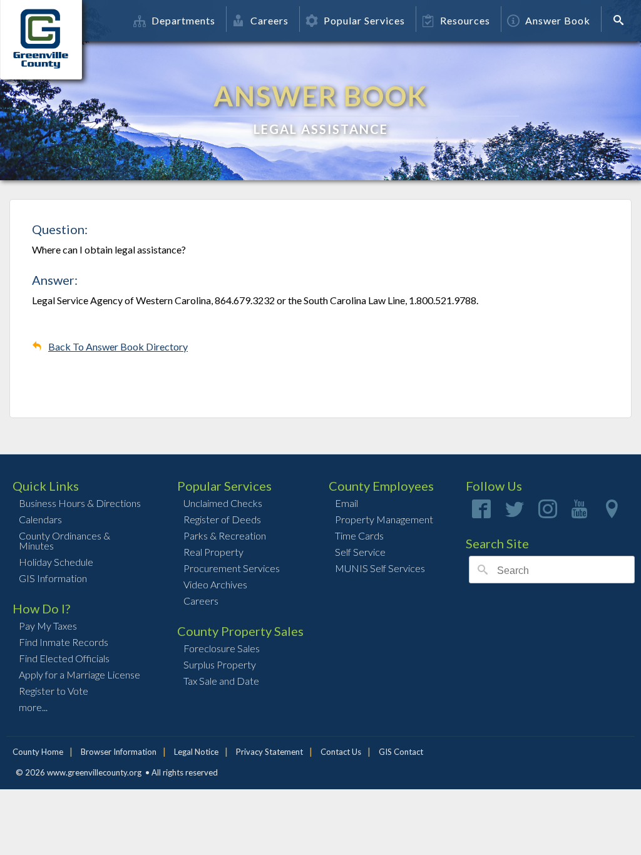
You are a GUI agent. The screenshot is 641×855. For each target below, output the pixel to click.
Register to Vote (53, 691)
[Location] (611, 513)
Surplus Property (219, 664)
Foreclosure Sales (221, 648)
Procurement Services (231, 568)
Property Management (384, 519)
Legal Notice (196, 752)
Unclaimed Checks (222, 503)
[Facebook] (481, 513)
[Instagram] (547, 513)
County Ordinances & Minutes (64, 540)
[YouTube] (579, 513)
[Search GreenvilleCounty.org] (622, 20)
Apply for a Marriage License (79, 674)
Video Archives (215, 584)
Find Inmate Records (63, 642)
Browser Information (118, 752)
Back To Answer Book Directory (118, 346)
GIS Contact (401, 752)
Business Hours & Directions (80, 503)
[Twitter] (514, 513)
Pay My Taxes (48, 626)
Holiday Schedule (56, 562)
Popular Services (364, 20)
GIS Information (53, 578)
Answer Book (557, 20)
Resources (465, 20)
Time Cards (359, 535)
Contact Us (340, 752)
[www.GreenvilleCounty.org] (48, 21)
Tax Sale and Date (221, 681)
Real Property (213, 552)
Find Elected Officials (64, 658)
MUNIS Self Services (380, 568)
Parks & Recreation (224, 535)
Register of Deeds (222, 519)
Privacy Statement (269, 752)
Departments (183, 20)
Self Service (360, 552)
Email (346, 503)
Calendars (40, 519)
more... (33, 707)
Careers (269, 20)
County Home (38, 752)
